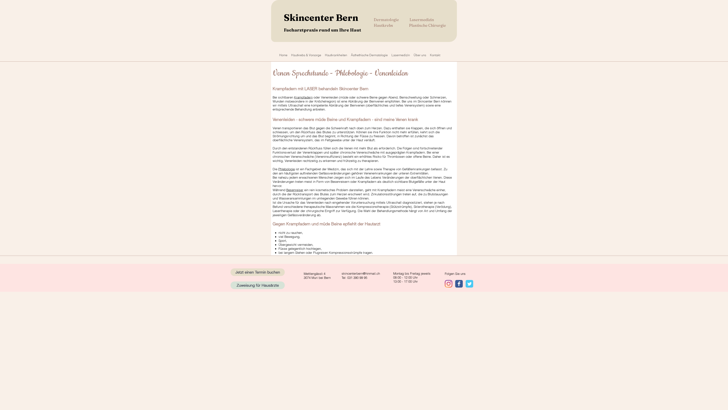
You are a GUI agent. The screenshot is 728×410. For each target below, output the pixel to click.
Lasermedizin (422, 19)
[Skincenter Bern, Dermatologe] (459, 284)
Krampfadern (303, 97)
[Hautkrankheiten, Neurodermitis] (469, 284)
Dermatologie (387, 19)
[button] (306, 55)
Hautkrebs (384, 25)
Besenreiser (294, 190)
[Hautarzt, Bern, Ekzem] (448, 284)
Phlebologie (286, 169)
